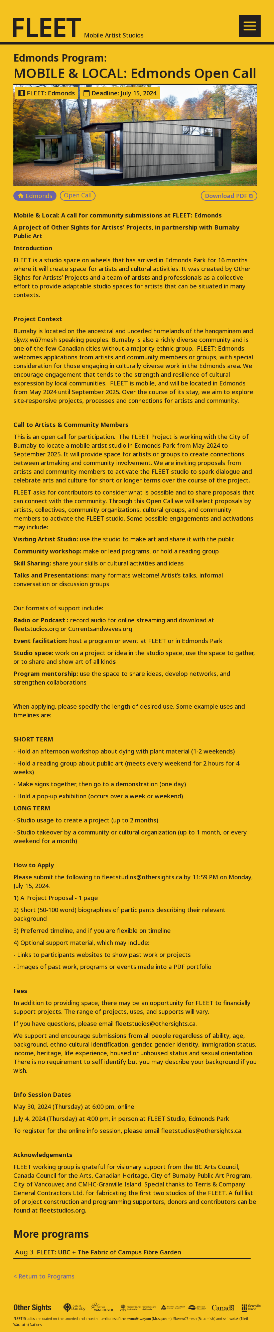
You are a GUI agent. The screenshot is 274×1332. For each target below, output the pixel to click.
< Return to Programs (44, 1276)
